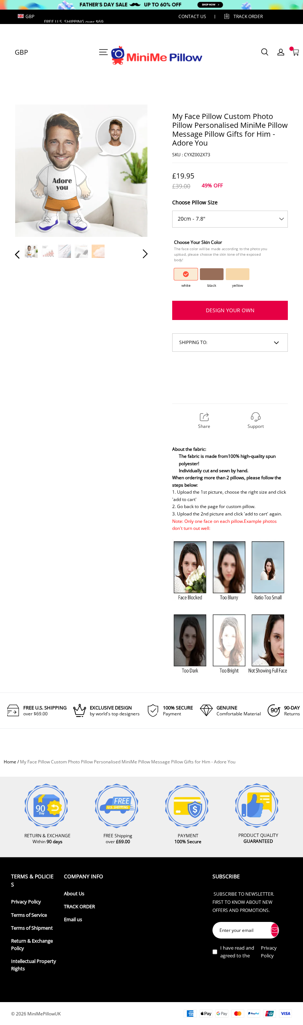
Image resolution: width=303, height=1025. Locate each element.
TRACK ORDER (79, 906)
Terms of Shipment (32, 928)
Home (10, 762)
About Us (74, 894)
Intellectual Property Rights (33, 965)
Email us (73, 919)
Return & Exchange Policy (32, 944)
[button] (32, 172)
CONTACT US (192, 16)
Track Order (248, 16)
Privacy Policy (26, 902)
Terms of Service (29, 915)
